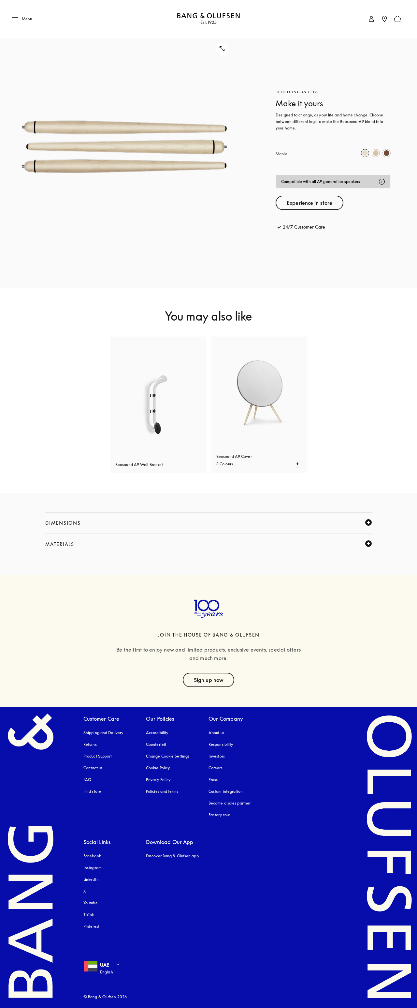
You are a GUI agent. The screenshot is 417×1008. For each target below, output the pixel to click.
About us (216, 732)
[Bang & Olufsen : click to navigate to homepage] (208, 19)
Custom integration (225, 791)
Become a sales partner (229, 803)
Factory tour (219, 814)
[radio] (365, 153)
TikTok (88, 914)
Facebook (92, 855)
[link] (371, 19)
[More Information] (382, 181)
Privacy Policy (158, 779)
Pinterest (91, 926)
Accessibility (157, 732)
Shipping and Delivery (103, 732)
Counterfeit (156, 744)
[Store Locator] (384, 19)
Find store (92, 791)
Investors (216, 756)
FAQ (87, 779)
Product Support (97, 756)
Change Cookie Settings (167, 756)
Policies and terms (162, 791)
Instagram (92, 867)
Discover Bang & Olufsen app (172, 855)
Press (213, 779)
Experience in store (309, 203)
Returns (90, 744)
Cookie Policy (158, 767)
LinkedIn (91, 879)
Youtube (90, 902)
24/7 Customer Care (304, 227)
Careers (215, 767)
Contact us (92, 767)
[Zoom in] (124, 144)
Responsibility (220, 744)
